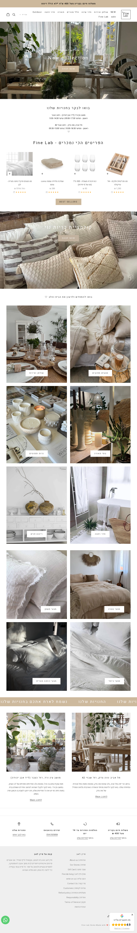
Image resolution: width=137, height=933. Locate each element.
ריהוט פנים (37, 534)
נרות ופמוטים (36, 453)
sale (113, 16)
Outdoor (37, 12)
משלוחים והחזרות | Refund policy (72, 892)
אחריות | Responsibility (76, 897)
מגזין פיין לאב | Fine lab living (74, 874)
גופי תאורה (100, 453)
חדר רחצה (50, 12)
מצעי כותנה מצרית (46, 681)
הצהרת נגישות (80, 906)
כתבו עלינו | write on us (76, 878)
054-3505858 (52, 834)
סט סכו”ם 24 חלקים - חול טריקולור (117, 183)
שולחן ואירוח (101, 12)
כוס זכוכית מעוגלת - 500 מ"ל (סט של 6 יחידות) (84, 183)
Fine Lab (103, 16)
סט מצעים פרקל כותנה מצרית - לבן (19, 183)
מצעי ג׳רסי (114, 681)
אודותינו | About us (78, 860)
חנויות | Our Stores (78, 864)
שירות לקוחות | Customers (74, 888)
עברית (24, 14)
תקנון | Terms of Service (75, 902)
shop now (68, 238)
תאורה (61, 12)
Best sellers (68, 201)
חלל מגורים (73, 12)
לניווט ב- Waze (101, 796)
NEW (113, 12)
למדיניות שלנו (115, 838)
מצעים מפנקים (100, 373)
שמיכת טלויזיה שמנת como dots (52, 183)
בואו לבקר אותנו (19, 834)
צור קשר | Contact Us (76, 883)
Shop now (68, 68)
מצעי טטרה (114, 609)
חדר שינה (87, 12)
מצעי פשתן (51, 609)
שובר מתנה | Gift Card (77, 869)
